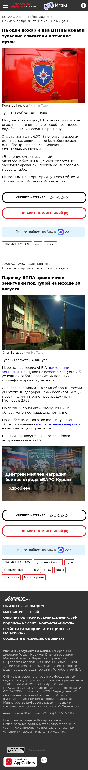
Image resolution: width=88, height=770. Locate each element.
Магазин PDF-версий (21, 612)
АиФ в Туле (39, 105)
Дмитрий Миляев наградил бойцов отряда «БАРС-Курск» (38, 477)
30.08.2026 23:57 (13, 264)
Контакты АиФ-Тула (56, 623)
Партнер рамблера (38, 750)
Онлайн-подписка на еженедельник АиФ (40, 617)
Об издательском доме (24, 606)
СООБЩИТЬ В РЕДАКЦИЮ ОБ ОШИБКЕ (33, 639)
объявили (10, 181)
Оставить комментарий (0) (44, 213)
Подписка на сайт (19, 623)
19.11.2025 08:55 (12, 17)
